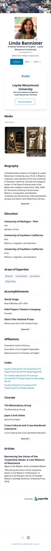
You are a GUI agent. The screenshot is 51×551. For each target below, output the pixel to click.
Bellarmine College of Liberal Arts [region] (25, 56)
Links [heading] (8, 362)
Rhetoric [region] (9, 276)
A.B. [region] (6, 225)
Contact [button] (16, 61)
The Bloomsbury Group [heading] (17, 405)
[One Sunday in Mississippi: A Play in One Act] (15, 140)
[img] (25, 76)
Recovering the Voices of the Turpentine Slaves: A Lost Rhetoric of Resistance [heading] (24, 460)
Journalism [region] (35, 276)
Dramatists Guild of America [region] (17, 345)
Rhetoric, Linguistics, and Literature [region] (20, 243)
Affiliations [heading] (11, 339)
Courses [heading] (9, 397)
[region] (25, 52)
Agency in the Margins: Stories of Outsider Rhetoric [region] (25, 466)
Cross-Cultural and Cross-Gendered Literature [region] (25, 432)
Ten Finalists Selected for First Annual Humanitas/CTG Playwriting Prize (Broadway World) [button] (24, 378)
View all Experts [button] (25, 101)
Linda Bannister (25, 43)
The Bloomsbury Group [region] (14, 409)
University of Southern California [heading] (23, 235)
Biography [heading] (11, 166)
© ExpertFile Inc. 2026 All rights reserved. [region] (25, 544)
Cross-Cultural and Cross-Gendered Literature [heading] (25, 427)
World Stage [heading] (11, 299)
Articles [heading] (9, 448)
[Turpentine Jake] (36, 142)
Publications (10, 122)
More (27, 62)
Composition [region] (21, 276)
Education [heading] (11, 213)
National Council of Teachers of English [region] (21, 353)
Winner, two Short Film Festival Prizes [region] (21, 323)
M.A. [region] (6, 239)
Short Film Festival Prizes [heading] (19, 319)
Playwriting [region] (10, 281)
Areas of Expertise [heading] (16, 269)
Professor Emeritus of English (25, 48)
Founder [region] (8, 313)
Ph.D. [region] (6, 253)
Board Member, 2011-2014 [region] (16, 303)
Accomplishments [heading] (16, 291)
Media (8, 116)
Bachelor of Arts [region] (11, 229)
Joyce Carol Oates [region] (12, 419)
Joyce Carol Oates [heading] (14, 415)
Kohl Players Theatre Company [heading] (22, 309)
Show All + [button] (25, 204)
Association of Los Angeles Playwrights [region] (21, 349)
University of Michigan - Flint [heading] (21, 221)
